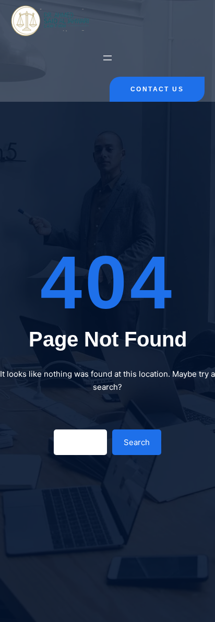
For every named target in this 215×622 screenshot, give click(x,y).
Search (137, 442)
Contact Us (157, 89)
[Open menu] (107, 58)
